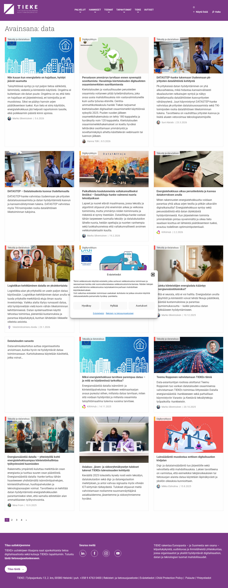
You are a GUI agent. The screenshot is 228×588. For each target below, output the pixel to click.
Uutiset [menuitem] (149, 9)
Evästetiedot (98, 313)
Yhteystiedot (203, 578)
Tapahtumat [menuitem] (124, 9)
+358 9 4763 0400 (90, 578)
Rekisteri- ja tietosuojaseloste (120, 578)
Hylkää (114, 305)
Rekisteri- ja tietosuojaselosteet (120, 313)
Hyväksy (86, 305)
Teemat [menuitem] (108, 9)
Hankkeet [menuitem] (95, 9)
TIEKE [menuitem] (138, 9)
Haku (216, 11)
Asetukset (141, 305)
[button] (153, 274)
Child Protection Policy (169, 578)
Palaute (189, 578)
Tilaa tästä (14, 569)
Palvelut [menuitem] (80, 9)
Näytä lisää (200, 11)
